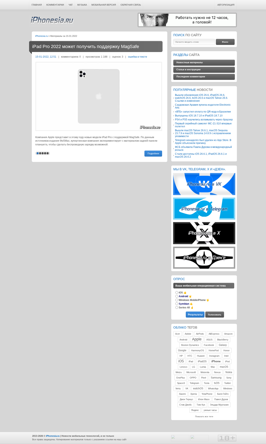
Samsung (216, 377)
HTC (189, 356)
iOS (181, 361)
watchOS (198, 388)
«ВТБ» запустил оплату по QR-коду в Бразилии (203, 111)
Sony (229, 377)
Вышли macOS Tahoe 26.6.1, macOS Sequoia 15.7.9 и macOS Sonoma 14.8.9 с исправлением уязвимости (203, 133)
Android (183, 339)
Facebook (209, 345)
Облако (179, 327)
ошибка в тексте (137, 56)
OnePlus (180, 377)
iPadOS (202, 361)
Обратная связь (131, 5)
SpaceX (181, 383)
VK (186, 388)
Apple (197, 339)
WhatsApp (213, 388)
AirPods (200, 334)
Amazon (228, 334)
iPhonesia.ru (51, 21)
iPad (191, 361)
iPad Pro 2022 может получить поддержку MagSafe (85, 46)
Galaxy (223, 345)
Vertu (178, 388)
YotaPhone (207, 394)
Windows (227, 388)
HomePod (214, 350)
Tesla (206, 383)
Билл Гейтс (223, 394)
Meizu (179, 372)
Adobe (188, 334)
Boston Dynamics (190, 345)
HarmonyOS (197, 350)
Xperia (193, 394)
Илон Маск (203, 399)
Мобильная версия (103, 5)
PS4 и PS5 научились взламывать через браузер (204, 119)
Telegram (194, 383)
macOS (224, 366)
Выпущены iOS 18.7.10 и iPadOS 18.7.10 (199, 115)
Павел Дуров (221, 399)
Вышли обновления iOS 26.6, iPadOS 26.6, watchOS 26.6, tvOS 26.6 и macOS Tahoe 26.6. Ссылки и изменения (201, 98)
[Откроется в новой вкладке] (204, 194)
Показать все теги (204, 416)
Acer (177, 334)
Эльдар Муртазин (219, 404)
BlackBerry (222, 339)
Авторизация (225, 5)
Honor (226, 350)
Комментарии (55, 5)
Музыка (82, 5)
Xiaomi (182, 394)
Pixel (203, 377)
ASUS (209, 339)
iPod (227, 361)
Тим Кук (201, 404)
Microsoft (191, 372)
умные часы (210, 410)
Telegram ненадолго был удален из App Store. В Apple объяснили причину (203, 141)
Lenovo (183, 367)
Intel (226, 356)
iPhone (215, 361)
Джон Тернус (186, 399)
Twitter (227, 383)
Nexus (217, 372)
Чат (71, 5)
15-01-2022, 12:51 (45, 56)
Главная (37, 5)
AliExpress (214, 334)
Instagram (214, 356)
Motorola (205, 372)
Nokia (228, 372)
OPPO (193, 377)
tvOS (216, 383)
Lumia (203, 367)
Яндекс (195, 410)
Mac (213, 367)
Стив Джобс (185, 404)
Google (182, 350)
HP (181, 356)
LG (193, 367)
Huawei (200, 356)
